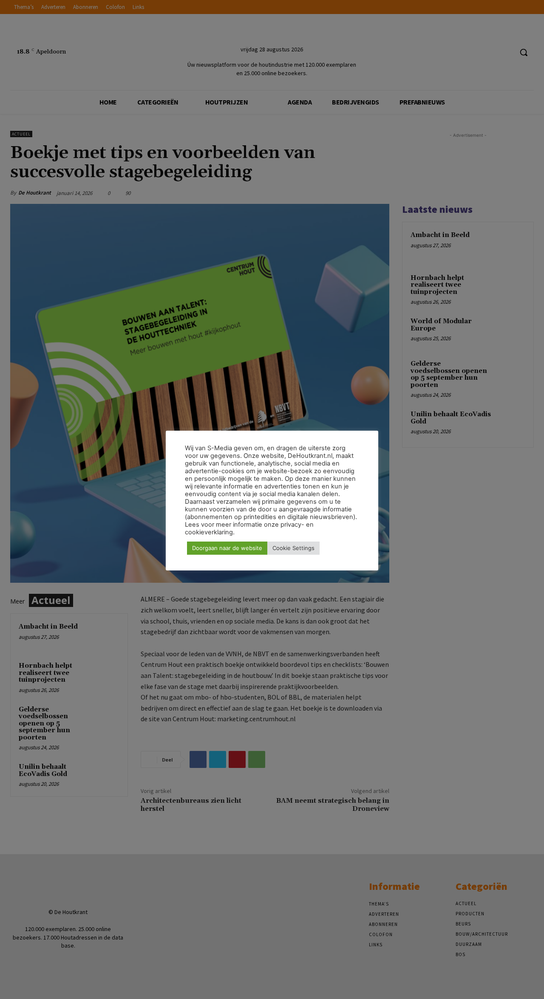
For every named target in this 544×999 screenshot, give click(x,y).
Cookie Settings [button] (293, 548)
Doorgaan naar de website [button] (227, 548)
